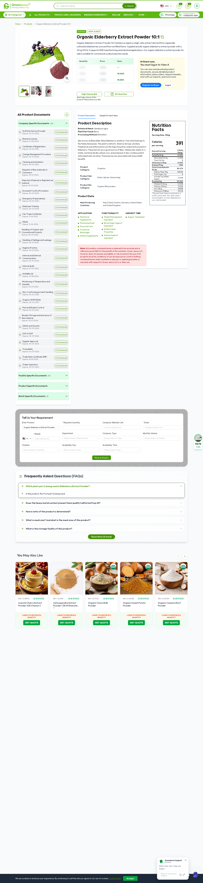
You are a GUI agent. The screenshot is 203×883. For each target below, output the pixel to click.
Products (28, 24)
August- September (136, 217)
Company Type (109, 433)
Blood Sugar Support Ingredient (113, 224)
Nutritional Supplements (85, 218)
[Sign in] (197, 6)
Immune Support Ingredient (111, 236)
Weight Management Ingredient (113, 218)
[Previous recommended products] (178, 556)
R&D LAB (116, 15)
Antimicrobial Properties (109, 230)
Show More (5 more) (101, 536)
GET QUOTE (31, 622)
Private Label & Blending (68, 15)
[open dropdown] (50, 14)
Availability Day (69, 445)
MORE (141, 15)
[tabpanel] (131, 193)
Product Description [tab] (86, 115)
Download (62, 132)
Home (17, 24)
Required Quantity (72, 422)
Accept (130, 878)
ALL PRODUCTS (42, 15)
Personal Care (86, 226)
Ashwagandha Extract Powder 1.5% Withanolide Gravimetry (66, 605)
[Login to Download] (66, 114)
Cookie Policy (115, 878)
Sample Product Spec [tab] (109, 115)
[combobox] (80, 438)
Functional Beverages (85, 231)
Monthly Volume (150, 433)
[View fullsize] (67, 78)
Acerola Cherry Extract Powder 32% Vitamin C (30, 604)
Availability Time (110, 445)
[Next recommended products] (185, 556)
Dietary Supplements (89, 236)
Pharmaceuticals (87, 223)
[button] (198, 441)
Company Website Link (113, 422)
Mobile (37, 434)
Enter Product (28, 422)
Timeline (25, 445)
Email (146, 422)
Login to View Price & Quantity (31, 616)
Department (67, 433)
